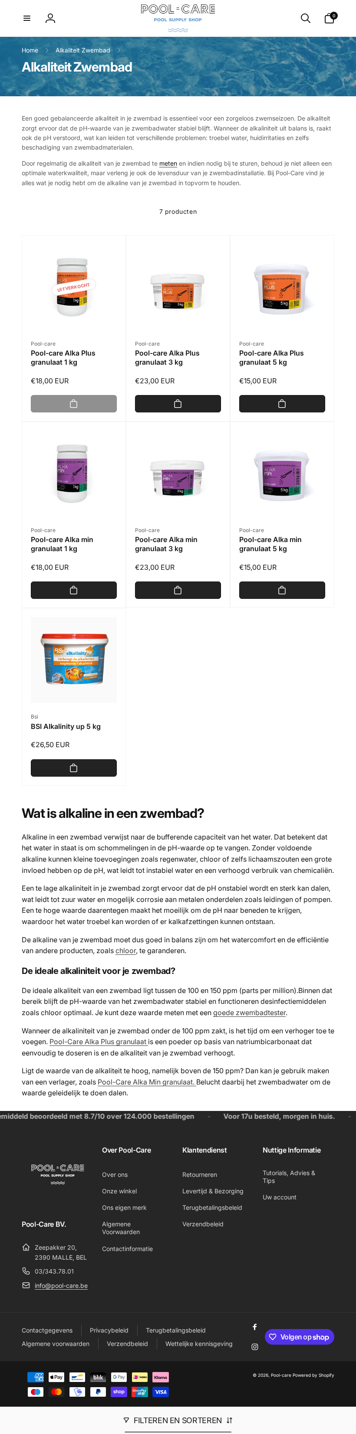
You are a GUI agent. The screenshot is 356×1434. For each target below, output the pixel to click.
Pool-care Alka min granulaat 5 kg (270, 544)
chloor (125, 950)
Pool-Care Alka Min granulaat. (147, 1082)
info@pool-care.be (61, 1285)
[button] (26, 18)
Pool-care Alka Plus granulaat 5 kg (271, 357)
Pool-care (281, 1375)
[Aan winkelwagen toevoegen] (74, 403)
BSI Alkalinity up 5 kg (66, 726)
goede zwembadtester (249, 1012)
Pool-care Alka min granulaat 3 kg (166, 544)
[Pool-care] (57, 1200)
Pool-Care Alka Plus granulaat (98, 1041)
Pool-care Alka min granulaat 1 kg (62, 544)
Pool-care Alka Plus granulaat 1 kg (63, 357)
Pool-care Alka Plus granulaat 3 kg (167, 357)
